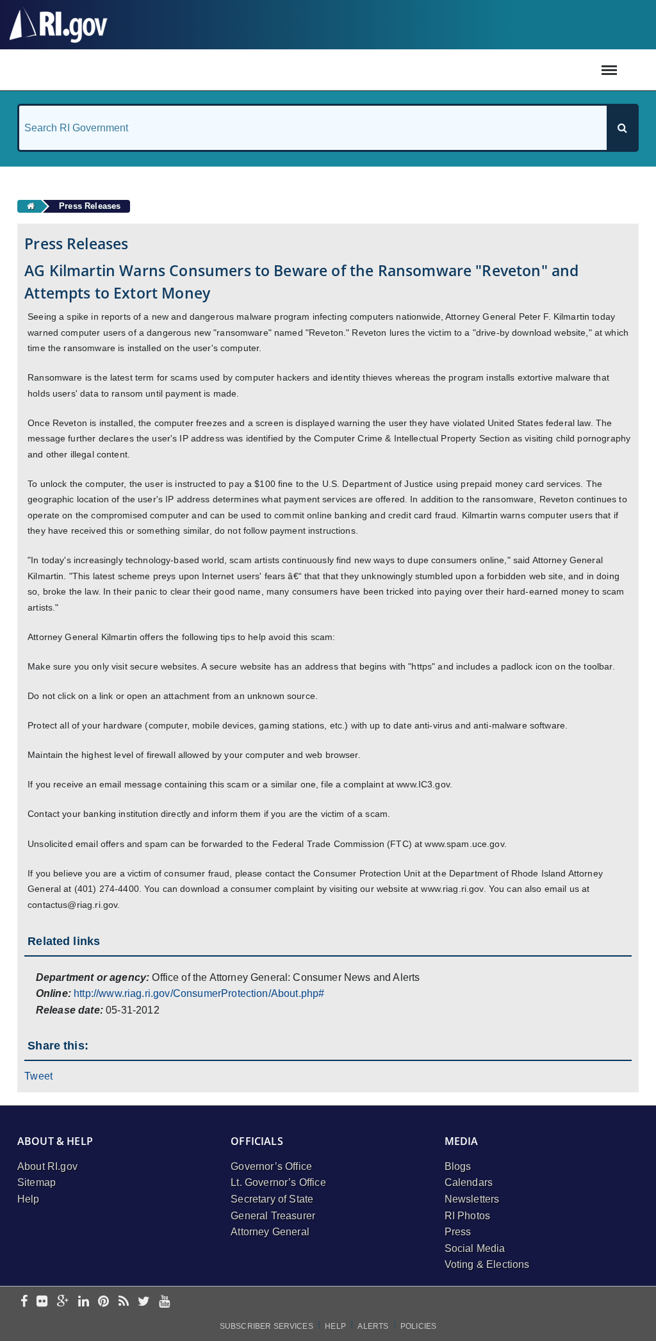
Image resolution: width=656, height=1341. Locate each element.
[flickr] (42, 1302)
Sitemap (36, 1182)
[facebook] (24, 1302)
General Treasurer (273, 1215)
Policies (418, 1326)
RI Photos (467, 1215)
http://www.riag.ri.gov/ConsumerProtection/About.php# (199, 993)
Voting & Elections (487, 1264)
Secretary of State (272, 1199)
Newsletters (472, 1199)
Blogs (458, 1166)
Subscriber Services (266, 1326)
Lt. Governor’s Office (278, 1182)
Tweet (38, 1076)
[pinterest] (103, 1302)
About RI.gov (47, 1166)
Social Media (475, 1248)
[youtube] (164, 1302)
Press (458, 1231)
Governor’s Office (271, 1166)
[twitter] (144, 1302)
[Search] (622, 128)
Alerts (372, 1326)
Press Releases (89, 206)
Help (28, 1199)
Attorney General (270, 1231)
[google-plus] (63, 1302)
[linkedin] (83, 1302)
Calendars (469, 1182)
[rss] (124, 1302)
